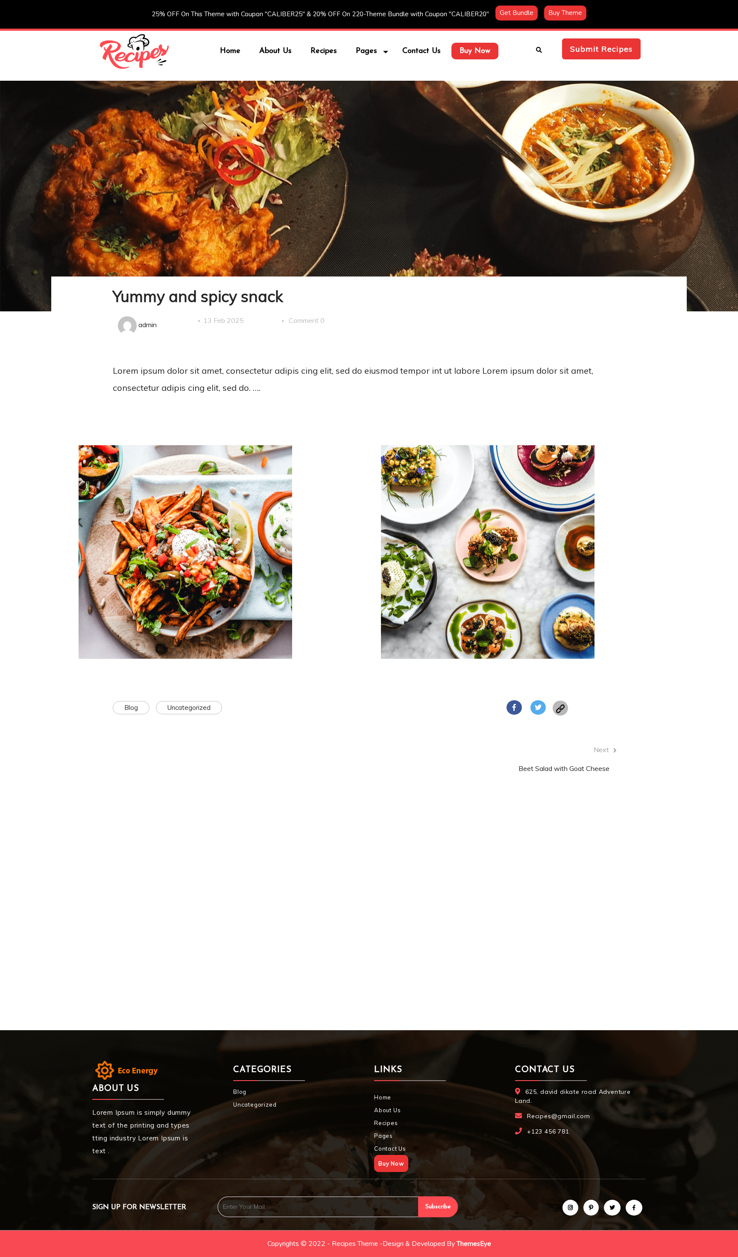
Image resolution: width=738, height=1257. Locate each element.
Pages (383, 1135)
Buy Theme (565, 13)
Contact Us (421, 51)
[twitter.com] (538, 708)
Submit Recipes (601, 49)
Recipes (323, 51)
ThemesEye (474, 1243)
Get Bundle (516, 13)
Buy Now (475, 51)
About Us (275, 51)
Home (230, 51)
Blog (131, 708)
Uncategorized (189, 708)
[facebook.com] (514, 708)
